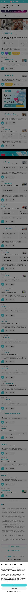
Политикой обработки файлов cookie (9, 580)
